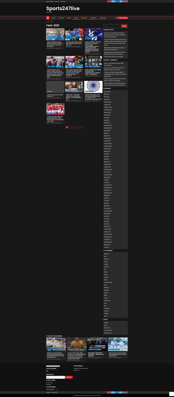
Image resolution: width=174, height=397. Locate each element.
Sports (105, 295)
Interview (106, 277)
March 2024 (107, 135)
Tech (105, 305)
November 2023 (108, 146)
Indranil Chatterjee (108, 83)
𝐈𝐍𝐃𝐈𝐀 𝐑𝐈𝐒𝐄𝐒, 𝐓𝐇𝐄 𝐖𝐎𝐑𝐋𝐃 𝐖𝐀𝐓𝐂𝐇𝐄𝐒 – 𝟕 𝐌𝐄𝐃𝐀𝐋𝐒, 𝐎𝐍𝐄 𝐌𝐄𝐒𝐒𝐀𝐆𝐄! (96, 354)
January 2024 (107, 141)
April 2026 (106, 97)
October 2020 (107, 208)
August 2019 (107, 244)
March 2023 (107, 161)
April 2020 (106, 224)
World (105, 316)
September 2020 (108, 211)
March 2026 (107, 99)
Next (81, 127)
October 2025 (107, 112)
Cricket (54, 17)
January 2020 (107, 231)
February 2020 (107, 229)
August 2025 (107, 115)
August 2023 (107, 151)
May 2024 (106, 133)
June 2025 (106, 117)
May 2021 (106, 203)
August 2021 (107, 195)
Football (61, 17)
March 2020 (107, 226)
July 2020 (106, 216)
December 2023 (108, 143)
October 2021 (107, 190)
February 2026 (107, 102)
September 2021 (108, 193)
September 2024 (108, 128)
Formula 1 (106, 266)
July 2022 (106, 180)
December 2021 (108, 185)
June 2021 (106, 200)
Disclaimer (48, 384)
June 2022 (106, 182)
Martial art (84, 17)
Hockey (69, 17)
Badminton (93, 17)
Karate (76, 17)
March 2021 (107, 205)
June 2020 (106, 218)
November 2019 (108, 237)
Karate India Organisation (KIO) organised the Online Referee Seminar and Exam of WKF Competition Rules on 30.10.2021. (74, 72)
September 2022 (108, 174)
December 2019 (108, 234)
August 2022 (107, 177)
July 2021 (106, 198)
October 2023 (107, 148)
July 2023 (106, 154)
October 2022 (107, 172)
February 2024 (107, 138)
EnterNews (91, 395)
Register (106, 322)
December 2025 (108, 107)
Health (105, 272)
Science (106, 292)
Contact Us (62, 1)
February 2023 (107, 164)
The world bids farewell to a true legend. (113, 56)
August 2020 (107, 213)
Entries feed (107, 327)
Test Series (107, 308)
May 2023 (106, 159)
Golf (105, 269)
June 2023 (106, 156)
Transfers (106, 311)
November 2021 (108, 187)
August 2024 (107, 130)
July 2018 (106, 247)
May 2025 (106, 120)
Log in (105, 325)
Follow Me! (76, 370)
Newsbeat (106, 290)
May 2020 (106, 221)
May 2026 (106, 94)
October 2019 (107, 239)
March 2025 (107, 122)
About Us (57, 1)
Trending (50, 38)
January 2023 (107, 167)
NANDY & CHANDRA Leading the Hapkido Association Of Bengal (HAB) (115, 74)
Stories (106, 298)
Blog (87, 36)
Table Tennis (103, 17)
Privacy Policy (49, 382)
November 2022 (108, 169)
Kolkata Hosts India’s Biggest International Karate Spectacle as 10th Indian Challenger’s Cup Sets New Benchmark (114, 34)
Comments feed (108, 330)
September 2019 (108, 242)
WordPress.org (107, 333)
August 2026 (107, 91)
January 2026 (107, 104)
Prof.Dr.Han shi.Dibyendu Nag (111, 72)
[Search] (115, 18)
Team (105, 303)
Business (106, 259)
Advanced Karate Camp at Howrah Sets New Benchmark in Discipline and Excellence (117, 354)
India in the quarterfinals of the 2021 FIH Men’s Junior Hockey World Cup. (74, 43)
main (95, 36)
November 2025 (108, 110)
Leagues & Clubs (108, 282)
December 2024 (108, 125)
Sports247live (63, 8)
